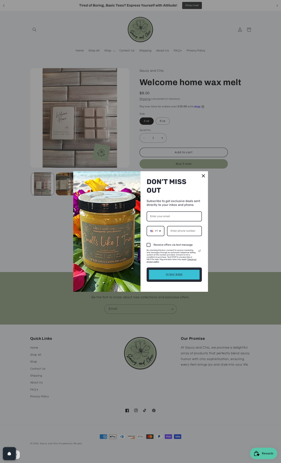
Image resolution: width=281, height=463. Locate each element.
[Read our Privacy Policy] (199, 251)
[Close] (203, 175)
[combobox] (155, 231)
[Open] (9, 453)
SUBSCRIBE (174, 274)
